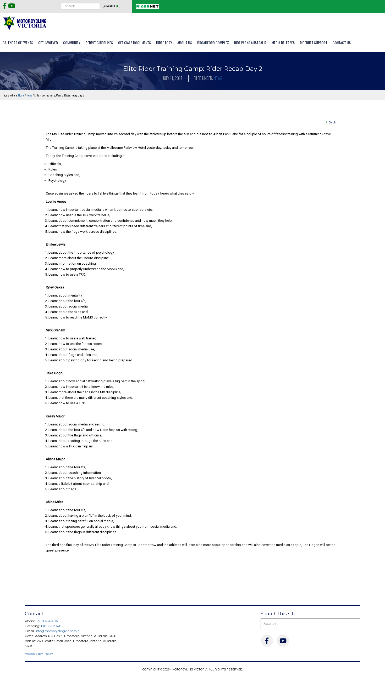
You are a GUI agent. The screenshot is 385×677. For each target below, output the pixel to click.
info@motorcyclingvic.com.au (58, 631)
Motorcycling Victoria (25, 22)
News (218, 78)
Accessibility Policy (39, 654)
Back (332, 122)
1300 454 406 (47, 621)
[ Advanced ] (111, 6)
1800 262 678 (51, 626)
